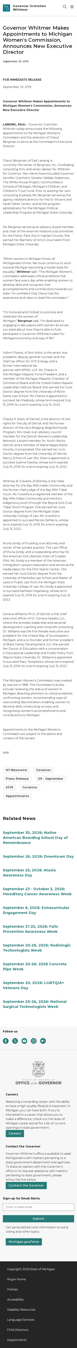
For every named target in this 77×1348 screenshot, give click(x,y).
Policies (12, 1289)
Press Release (17, 778)
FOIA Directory (17, 1330)
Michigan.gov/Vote (24, 1241)
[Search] (65, 6)
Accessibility (15, 1299)
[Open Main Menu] (72, 6)
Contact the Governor (26, 1185)
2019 (9, 787)
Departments (17, 1340)
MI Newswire (16, 770)
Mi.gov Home (16, 1279)
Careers (15, 1133)
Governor (43, 770)
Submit (38, 1218)
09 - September (50, 778)
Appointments (17, 796)
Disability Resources (21, 1309)
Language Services (20, 1319)
